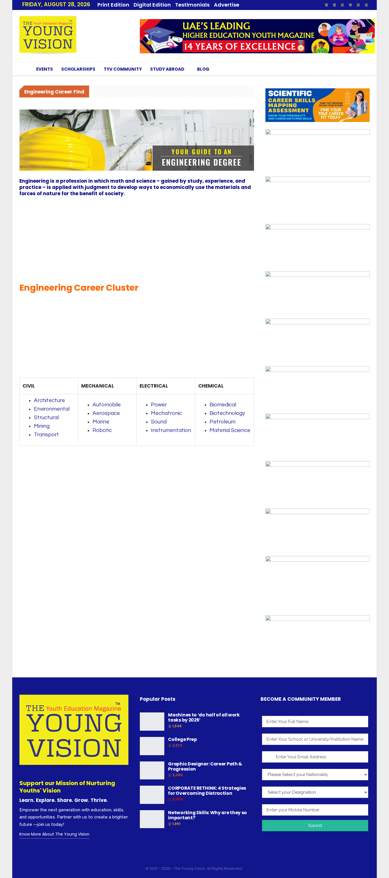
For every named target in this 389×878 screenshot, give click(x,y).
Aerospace (106, 413)
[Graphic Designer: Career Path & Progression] (152, 770)
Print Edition (113, 4)
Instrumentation (171, 430)
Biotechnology (227, 413)
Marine (101, 422)
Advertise (226, 4)
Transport (46, 434)
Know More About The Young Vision (54, 834)
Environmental (51, 409)
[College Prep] (152, 746)
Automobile (107, 405)
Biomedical (223, 405)
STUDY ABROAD (167, 69)
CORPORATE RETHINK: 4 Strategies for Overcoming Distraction (207, 790)
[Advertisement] (136, 239)
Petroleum (223, 422)
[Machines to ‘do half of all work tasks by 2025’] (152, 721)
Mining (42, 426)
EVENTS (44, 69)
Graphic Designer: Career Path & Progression (205, 766)
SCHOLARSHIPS (78, 69)
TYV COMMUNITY (123, 69)
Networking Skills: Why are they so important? (207, 815)
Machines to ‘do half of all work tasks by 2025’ (203, 717)
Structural (46, 417)
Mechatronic (166, 413)
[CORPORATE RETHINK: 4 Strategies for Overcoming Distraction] (152, 795)
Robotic (102, 430)
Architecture (49, 400)
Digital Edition (152, 4)
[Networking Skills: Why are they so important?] (152, 819)
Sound (159, 422)
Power (159, 405)
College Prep (182, 739)
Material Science (230, 430)
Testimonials (192, 4)
